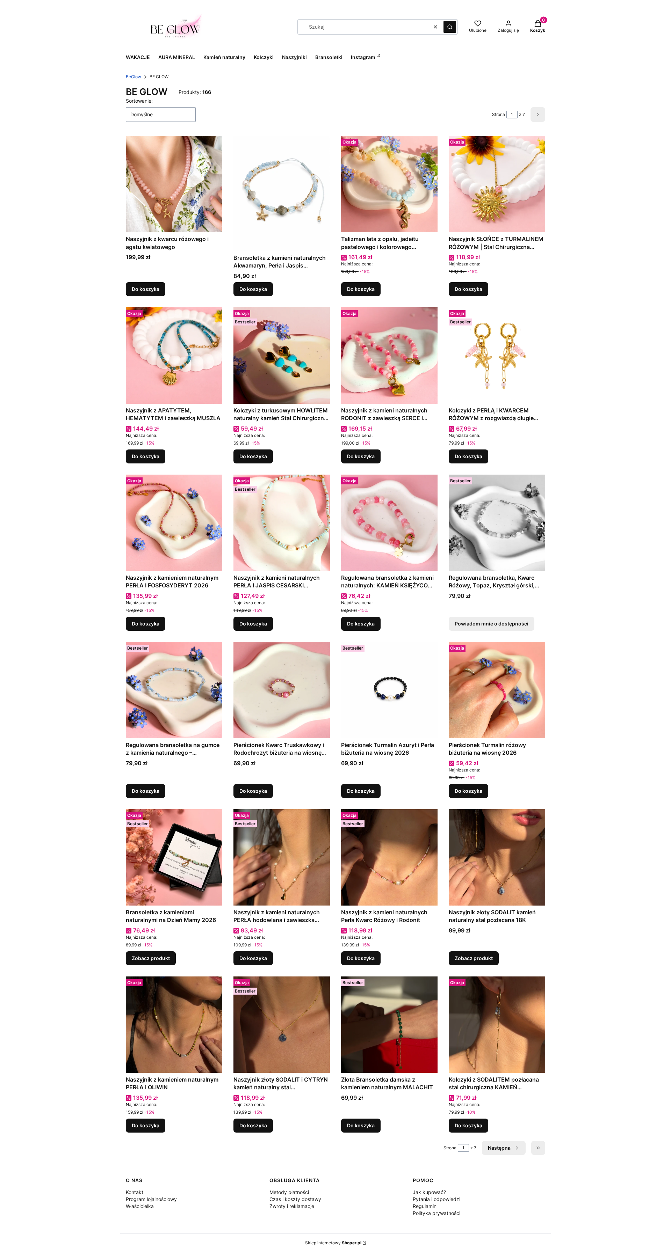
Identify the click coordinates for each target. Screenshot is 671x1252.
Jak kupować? (429, 1192)
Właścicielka (140, 1206)
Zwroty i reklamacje (291, 1206)
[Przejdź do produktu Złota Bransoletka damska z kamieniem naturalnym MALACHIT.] (389, 1024)
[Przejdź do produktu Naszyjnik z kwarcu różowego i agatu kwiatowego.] (174, 184)
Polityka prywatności (436, 1213)
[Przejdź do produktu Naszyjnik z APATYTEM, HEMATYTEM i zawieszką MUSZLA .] (174, 355)
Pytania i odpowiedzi (436, 1199)
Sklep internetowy (333, 1242)
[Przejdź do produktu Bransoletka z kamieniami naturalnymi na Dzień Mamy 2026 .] (174, 857)
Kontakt (134, 1192)
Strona (498, 114)
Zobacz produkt (151, 958)
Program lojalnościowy (151, 1199)
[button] (449, 27)
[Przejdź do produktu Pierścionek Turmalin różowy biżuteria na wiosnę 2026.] (497, 690)
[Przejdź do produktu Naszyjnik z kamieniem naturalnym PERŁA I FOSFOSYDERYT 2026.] (174, 523)
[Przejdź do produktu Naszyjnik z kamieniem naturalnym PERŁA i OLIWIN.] (174, 1024)
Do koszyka (145, 289)
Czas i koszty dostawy (295, 1199)
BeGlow (133, 76)
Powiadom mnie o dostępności (491, 624)
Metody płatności (289, 1192)
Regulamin (424, 1206)
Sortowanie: (139, 101)
